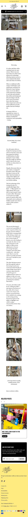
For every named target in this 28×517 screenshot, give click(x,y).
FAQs (2, 488)
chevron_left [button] (2, 11)
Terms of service (5, 493)
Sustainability (4, 490)
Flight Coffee (6, 506)
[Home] (14, 6)
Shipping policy (4, 497)
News (11, 16)
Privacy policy (4, 500)
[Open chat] (23, 512)
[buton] (7, 503)
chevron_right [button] (25, 11)
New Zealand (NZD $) (7, 503)
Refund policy (4, 495)
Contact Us (3, 486)
